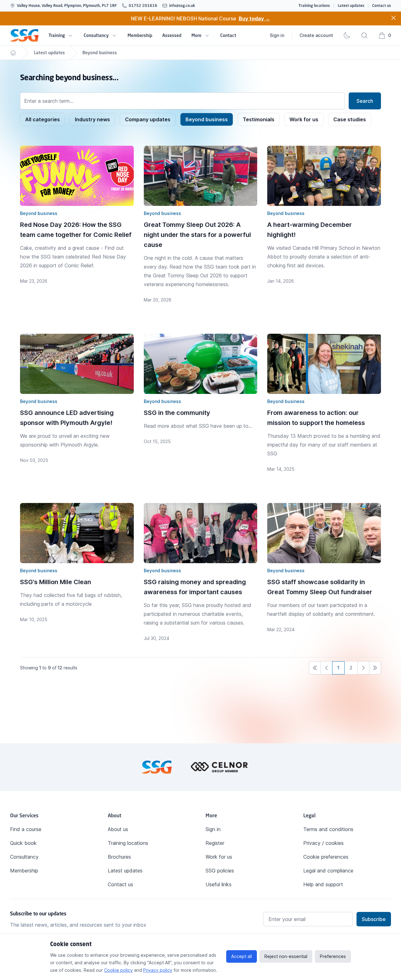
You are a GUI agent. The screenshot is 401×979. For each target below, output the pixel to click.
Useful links (219, 884)
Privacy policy (157, 970)
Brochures (119, 857)
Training (57, 35)
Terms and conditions (328, 829)
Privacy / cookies (323, 843)
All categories (42, 119)
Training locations (314, 5)
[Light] (347, 35)
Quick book (23, 843)
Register (215, 843)
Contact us (381, 5)
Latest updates (351, 5)
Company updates (147, 119)
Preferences (333, 956)
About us (118, 829)
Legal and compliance (328, 870)
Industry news (92, 119)
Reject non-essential (285, 956)
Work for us (303, 119)
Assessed (171, 35)
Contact (228, 35)
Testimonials (258, 119)
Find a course (25, 829)
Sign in (277, 35)
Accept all (241, 956)
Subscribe (374, 919)
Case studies (349, 119)
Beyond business (99, 52)
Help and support (323, 884)
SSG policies (220, 870)
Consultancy (96, 35)
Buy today (254, 18)
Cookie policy (118, 970)
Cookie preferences (325, 857)
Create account (316, 35)
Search (365, 101)
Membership (140, 35)
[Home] (13, 53)
